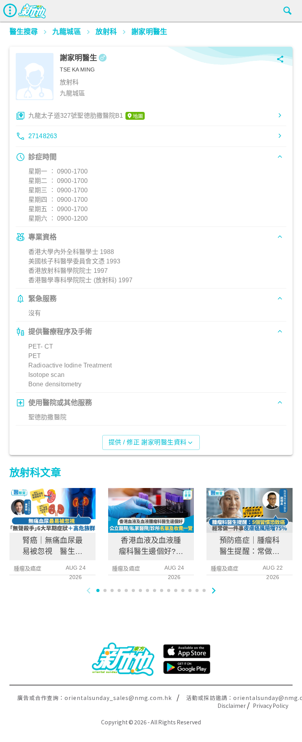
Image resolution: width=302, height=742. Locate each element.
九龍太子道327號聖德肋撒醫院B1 (75, 115)
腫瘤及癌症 (28, 568)
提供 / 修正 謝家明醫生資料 (148, 442)
